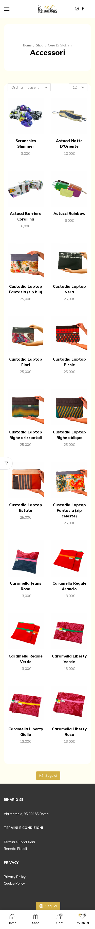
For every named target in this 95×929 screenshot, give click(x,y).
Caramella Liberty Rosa (69, 732)
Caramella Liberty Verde (69, 659)
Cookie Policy (14, 883)
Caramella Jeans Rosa (25, 586)
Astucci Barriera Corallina (26, 216)
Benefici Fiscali (15, 849)
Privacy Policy (15, 877)
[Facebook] (83, 9)
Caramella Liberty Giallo (25, 732)
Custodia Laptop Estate (25, 507)
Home (27, 45)
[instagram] (77, 9)
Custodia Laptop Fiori (25, 362)
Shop (39, 45)
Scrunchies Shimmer (25, 143)
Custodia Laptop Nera (69, 289)
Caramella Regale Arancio (69, 586)
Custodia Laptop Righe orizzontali (25, 435)
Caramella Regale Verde (26, 659)
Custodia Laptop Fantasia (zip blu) (25, 289)
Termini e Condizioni (19, 842)
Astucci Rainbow (69, 213)
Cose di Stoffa (58, 45)
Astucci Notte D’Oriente (69, 143)
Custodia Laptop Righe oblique (69, 435)
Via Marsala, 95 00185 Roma (26, 814)
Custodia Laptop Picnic (69, 362)
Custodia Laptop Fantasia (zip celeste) (69, 510)
